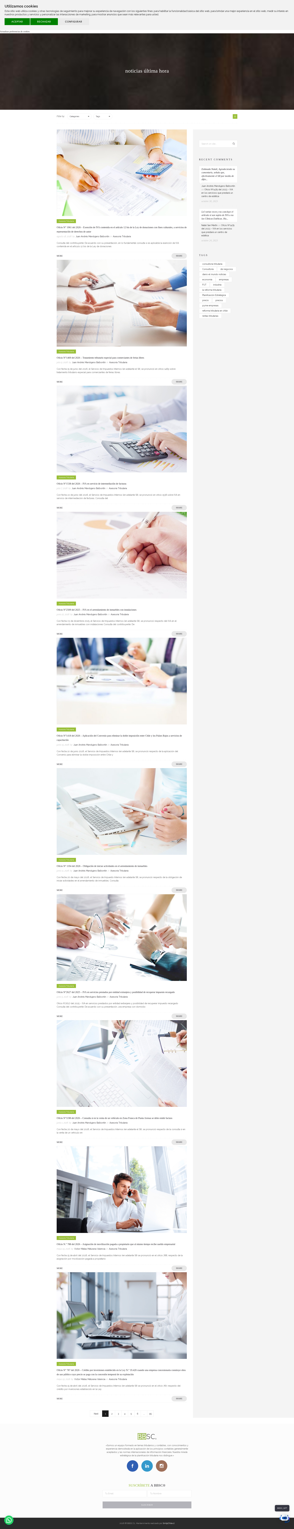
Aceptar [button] (17, 21)
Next (96, 1414)
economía (207, 279)
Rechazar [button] (44, 21)
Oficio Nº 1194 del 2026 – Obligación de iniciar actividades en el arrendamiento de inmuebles (102, 866)
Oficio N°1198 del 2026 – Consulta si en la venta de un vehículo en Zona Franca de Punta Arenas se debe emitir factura (114, 1118)
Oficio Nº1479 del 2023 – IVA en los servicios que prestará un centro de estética (217, 193)
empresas (224, 279)
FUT (204, 285)
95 (150, 1414)
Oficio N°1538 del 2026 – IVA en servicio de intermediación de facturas (91, 483)
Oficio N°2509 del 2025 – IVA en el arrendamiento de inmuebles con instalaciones (96, 609)
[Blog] (235, 116)
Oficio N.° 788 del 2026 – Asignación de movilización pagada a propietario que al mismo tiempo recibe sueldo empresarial (116, 1244)
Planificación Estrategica (214, 295)
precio (205, 300)
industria (217, 285)
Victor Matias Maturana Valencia (89, 1249)
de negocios (226, 269)
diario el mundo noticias (214, 274)
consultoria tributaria (212, 264)
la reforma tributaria (211, 290)
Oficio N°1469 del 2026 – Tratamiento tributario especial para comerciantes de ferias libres (100, 357)
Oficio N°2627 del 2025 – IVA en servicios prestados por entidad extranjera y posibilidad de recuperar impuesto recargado (116, 992)
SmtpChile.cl (169, 1523)
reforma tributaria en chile (215, 310)
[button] (8, 1520)
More (60, 256)
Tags (98, 116)
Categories (74, 116)
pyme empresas (210, 305)
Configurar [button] (73, 21)
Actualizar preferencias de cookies (15, 31)
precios (219, 300)
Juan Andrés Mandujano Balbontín (92, 236)
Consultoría (208, 269)
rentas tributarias (210, 316)
